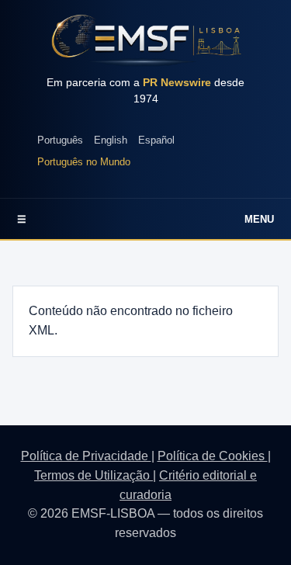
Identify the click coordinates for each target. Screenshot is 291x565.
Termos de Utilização (93, 475)
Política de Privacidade (86, 456)
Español (156, 140)
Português (60, 140)
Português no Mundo (83, 162)
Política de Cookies (213, 456)
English (110, 140)
